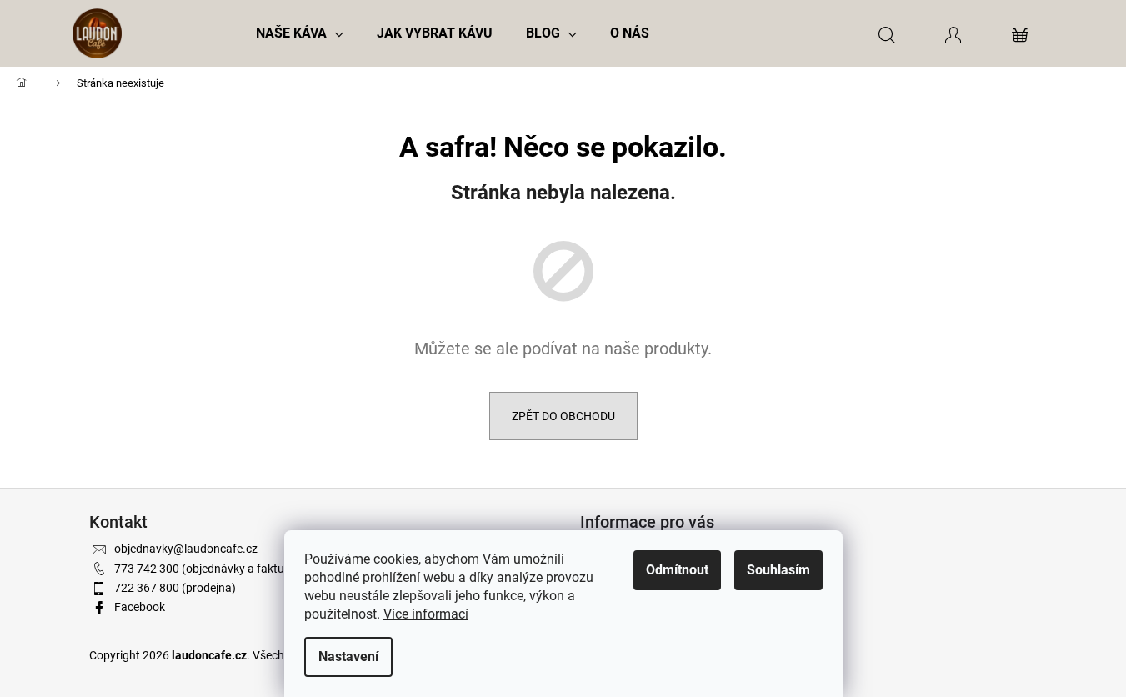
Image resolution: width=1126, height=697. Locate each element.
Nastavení (348, 656)
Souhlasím (778, 570)
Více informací (425, 614)
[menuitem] (299, 33)
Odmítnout (677, 570)
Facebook (139, 607)
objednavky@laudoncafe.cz (186, 548)
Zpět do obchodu (563, 416)
